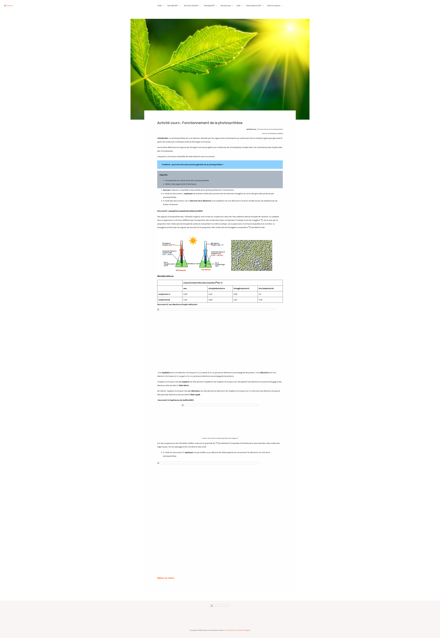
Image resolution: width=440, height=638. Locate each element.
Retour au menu (165, 578)
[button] (163, 5)
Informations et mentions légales (237, 630)
